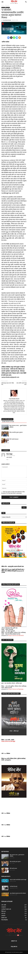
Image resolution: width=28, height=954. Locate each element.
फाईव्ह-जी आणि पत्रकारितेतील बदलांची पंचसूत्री (18, 879)
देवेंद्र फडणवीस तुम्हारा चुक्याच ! (16, 432)
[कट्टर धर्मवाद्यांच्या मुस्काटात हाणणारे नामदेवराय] (5, 894)
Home (2, 5)
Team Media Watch (7, 20)
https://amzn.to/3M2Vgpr (8, 741)
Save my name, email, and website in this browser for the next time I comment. (13, 492)
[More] (19, 37)
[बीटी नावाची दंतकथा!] (5, 440)
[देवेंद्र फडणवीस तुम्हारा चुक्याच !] (5, 434)
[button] (2, 2)
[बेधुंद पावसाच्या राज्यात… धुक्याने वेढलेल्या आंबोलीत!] (5, 427)
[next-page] (5, 446)
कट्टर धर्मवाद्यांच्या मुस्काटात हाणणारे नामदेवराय (18, 893)
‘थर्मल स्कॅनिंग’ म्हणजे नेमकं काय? (21, 383)
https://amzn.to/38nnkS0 (16, 635)
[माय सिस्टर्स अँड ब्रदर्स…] (5, 888)
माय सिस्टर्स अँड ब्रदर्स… (14, 886)
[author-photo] (14, 397)
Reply (7, 459)
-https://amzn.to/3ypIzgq (15, 689)
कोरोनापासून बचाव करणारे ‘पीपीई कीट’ (7, 383)
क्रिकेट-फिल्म (7, 7)
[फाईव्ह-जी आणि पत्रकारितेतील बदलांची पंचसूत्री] (5, 880)
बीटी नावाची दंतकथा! (14, 439)
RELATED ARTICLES (7, 419)
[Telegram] (17, 37)
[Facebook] (8, 37)
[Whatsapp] (14, 37)
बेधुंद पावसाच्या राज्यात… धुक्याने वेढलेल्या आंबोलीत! (17, 855)
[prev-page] (2, 446)
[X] (11, 37)
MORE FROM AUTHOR (8, 422)
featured (7, 5)
